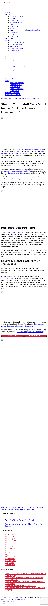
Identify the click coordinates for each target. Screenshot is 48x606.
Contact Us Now (12, 335)
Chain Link (14, 20)
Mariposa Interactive (18, 599)
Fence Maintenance (22, 98)
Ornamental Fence (12, 557)
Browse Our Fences (35, 335)
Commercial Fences (12, 541)
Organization (10, 555)
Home (7, 12)
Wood (12, 30)
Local (7, 553)
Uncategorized (10, 561)
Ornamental (14, 26)
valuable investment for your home (29, 149)
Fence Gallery (10, 38)
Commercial (14, 18)
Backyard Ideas (11, 535)
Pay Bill (7, 3)
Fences (7, 551)
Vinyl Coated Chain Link (19, 67)
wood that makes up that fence (14, 173)
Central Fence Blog (17, 48)
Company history (16, 44)
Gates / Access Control (15, 33)
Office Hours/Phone (12, 93)
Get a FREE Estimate (13, 95)
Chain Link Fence (12, 537)
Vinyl (12, 28)
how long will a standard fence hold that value (22, 152)
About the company (17, 42)
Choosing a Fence (12, 539)
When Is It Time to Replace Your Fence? (20, 586)
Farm (7, 545)
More (7, 40)
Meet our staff (15, 46)
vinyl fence (33, 179)
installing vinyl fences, (13, 232)
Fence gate (9, 547)
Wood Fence (10, 565)
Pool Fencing (10, 559)
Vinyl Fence (34, 98)
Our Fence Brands (16, 16)
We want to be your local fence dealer (30, 332)
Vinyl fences (5, 276)
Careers (3, 603)
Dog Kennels (14, 36)
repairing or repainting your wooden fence (18, 171)
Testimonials (14, 50)
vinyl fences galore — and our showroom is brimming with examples (24, 325)
